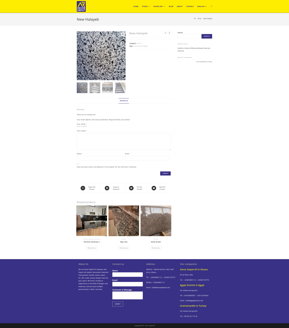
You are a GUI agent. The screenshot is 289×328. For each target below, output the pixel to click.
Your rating (82, 124)
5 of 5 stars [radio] (86, 126)
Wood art (97, 239)
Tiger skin (123, 242)
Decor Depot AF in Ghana (194, 269)
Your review (82, 131)
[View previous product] (165, 32)
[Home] (195, 18)
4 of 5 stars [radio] (84, 126)
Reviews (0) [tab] (124, 101)
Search (180, 33)
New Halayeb (207, 18)
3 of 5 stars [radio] (82, 126)
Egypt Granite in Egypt (192, 285)
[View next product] (169, 32)
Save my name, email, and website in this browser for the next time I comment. (107, 167)
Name (80, 154)
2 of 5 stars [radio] (79, 126)
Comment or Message (122, 290)
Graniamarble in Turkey (193, 305)
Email (128, 154)
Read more (92, 248)
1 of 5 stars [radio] (77, 126)
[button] (123, 34)
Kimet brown (156, 242)
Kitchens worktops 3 (92, 242)
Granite (138, 43)
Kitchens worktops (88, 239)
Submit (118, 304)
